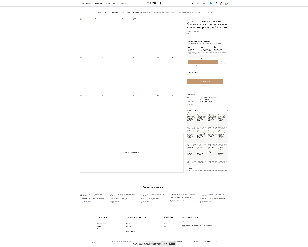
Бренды (108, 3)
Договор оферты (130, 231)
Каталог (106, 12)
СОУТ (216, 241)
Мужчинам (86, 3)
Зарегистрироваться (203, 61)
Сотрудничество (119, 3)
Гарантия (128, 229)
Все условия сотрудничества (195, 65)
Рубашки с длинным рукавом (142, 12)
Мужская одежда (117, 12)
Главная (98, 12)
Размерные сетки (101, 223)
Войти (222, 61)
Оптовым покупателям (136, 217)
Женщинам (97, 3)
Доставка (128, 226)
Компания (168, 217)
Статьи (99, 229)
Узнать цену (85, 195)
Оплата (128, 223)
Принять (172, 243)
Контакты (166, 229)
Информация (102, 217)
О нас (165, 223)
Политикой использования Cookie (152, 244)
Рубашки (127, 12)
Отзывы (166, 226)
